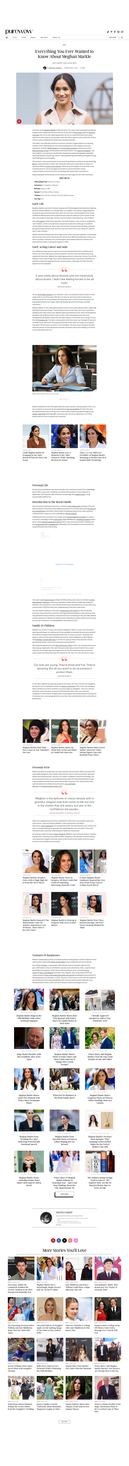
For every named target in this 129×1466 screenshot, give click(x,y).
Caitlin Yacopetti (59, 834)
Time (85, 210)
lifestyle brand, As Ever (40, 151)
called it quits (80, 494)
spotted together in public (76, 517)
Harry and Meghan (47, 973)
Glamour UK (43, 320)
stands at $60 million (57, 962)
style (15, 37)
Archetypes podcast (69, 148)
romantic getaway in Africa (51, 522)
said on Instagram (83, 151)
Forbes (44, 965)
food (24, 37)
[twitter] (64, 1240)
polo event (58, 519)
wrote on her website (53, 166)
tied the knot (49, 600)
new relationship (74, 506)
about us (56, 37)
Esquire (41, 221)
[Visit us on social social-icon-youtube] (122, 32)
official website (70, 514)
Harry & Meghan (47, 826)
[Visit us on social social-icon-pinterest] (111, 32)
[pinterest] (19, 121)
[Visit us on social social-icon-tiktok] (108, 32)
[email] (3, 45)
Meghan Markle (50, 130)
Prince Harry (78, 132)
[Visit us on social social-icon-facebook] (115, 32)
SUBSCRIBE (112, 37)
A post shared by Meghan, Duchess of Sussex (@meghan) (64, 594)
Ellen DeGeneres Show (64, 645)
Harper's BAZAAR (38, 414)
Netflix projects (52, 148)
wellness (44, 37)
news (64, 45)
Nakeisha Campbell (55, 68)
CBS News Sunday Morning (45, 640)
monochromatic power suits (52, 786)
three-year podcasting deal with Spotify (59, 975)
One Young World (72, 409)
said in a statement (68, 686)
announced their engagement (47, 524)
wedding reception (83, 519)
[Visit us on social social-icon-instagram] (118, 32)
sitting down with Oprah (69, 611)
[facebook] (59, 1240)
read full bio (58, 1224)
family (33, 37)
